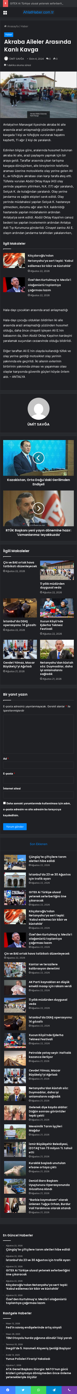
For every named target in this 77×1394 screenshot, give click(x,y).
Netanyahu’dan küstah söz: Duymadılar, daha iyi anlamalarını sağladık (56, 668)
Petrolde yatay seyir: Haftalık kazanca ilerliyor (50, 1055)
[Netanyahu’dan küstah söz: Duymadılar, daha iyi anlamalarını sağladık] (57, 649)
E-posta (9, 773)
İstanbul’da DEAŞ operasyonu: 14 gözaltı (19, 623)
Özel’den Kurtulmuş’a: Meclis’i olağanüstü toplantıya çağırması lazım (49, 285)
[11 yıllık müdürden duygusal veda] (57, 570)
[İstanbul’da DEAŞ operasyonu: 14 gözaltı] (20, 608)
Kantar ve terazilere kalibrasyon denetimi (44, 966)
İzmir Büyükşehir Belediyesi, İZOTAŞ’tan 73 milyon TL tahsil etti (50, 1148)
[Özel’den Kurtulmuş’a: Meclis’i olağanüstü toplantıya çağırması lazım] (14, 284)
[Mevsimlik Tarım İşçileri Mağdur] (15, 1131)
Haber (24, 26)
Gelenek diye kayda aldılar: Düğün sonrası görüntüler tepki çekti (48, 1111)
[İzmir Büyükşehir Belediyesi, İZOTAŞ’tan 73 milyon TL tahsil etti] (15, 1149)
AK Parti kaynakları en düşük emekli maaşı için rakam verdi (50, 984)
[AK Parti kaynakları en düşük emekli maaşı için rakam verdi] (15, 987)
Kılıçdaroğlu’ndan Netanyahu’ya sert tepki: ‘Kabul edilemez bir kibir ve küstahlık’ (50, 261)
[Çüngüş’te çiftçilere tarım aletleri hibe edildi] (15, 862)
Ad (6, 758)
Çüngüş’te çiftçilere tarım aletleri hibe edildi (47, 859)
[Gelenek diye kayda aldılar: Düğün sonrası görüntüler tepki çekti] (15, 1112)
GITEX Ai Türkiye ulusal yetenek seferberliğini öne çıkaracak (47, 896)
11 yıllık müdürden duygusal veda (52, 585)
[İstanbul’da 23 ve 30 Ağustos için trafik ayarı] (15, 879)
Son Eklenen (38, 844)
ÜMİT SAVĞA (16, 58)
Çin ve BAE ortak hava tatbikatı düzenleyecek (20, 564)
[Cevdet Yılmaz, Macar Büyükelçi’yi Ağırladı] (20, 649)
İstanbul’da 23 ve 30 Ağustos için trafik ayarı (50, 876)
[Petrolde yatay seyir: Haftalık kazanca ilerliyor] (15, 1058)
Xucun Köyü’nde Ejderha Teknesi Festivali (51, 625)
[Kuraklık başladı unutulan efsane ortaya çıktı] (15, 1168)
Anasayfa (13, 26)
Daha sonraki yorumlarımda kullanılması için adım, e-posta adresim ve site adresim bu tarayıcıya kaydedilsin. (37, 809)
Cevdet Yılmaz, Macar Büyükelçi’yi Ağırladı (19, 664)
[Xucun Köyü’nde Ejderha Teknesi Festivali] (57, 608)
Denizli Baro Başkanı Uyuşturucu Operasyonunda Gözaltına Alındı (49, 1185)
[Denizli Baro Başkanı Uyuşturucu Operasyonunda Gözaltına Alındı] (15, 1186)
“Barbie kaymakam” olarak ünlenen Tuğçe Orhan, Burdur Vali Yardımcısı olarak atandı (50, 1204)
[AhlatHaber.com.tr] (38, 12)
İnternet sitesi (12, 788)
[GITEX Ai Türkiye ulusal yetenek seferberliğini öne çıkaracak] (15, 897)
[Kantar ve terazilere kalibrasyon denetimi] (15, 969)
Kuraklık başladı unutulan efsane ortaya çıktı (47, 1165)
